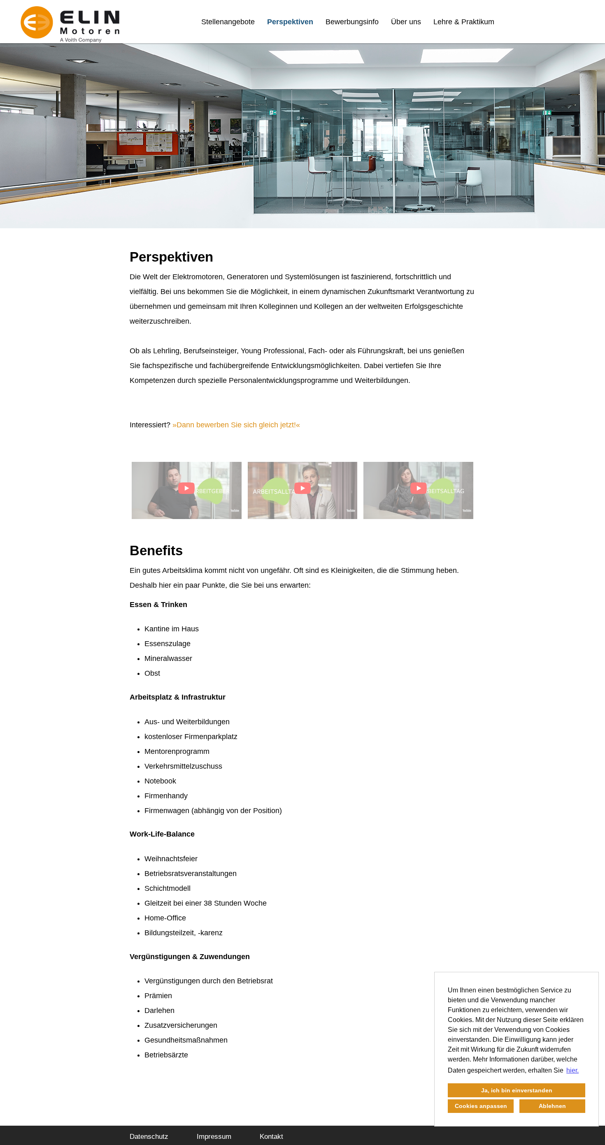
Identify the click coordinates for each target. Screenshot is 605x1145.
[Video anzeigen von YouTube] (187, 490)
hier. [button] (572, 1070)
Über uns (406, 22)
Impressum (214, 1136)
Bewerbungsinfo (352, 22)
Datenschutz (149, 1136)
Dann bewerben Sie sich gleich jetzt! (236, 425)
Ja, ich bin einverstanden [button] (516, 1090)
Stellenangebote (228, 22)
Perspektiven (290, 22)
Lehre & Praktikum (463, 22)
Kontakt (271, 1136)
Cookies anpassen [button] (481, 1106)
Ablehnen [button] (552, 1106)
